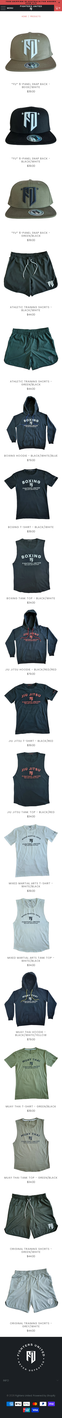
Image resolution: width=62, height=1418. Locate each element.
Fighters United (23, 1395)
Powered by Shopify (44, 1395)
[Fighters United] (31, 8)
